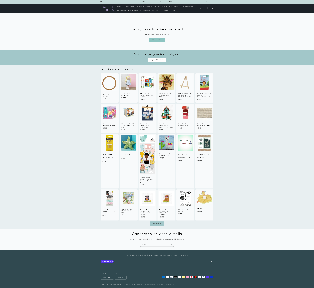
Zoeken (169, 255)
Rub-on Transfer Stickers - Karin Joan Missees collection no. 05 (147, 180)
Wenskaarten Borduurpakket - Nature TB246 (145, 125)
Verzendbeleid (160, 284)
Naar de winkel (157, 40)
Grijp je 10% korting (157, 60)
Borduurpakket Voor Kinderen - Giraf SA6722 (165, 95)
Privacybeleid (127, 284)
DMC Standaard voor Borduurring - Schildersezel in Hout (184, 95)
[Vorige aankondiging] (135, 2)
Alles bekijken (157, 223)
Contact (156, 255)
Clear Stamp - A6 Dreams (183, 210)
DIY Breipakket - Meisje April (126, 94)
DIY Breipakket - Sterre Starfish (126, 155)
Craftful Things (108, 284)
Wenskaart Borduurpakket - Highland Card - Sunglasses (164, 212)
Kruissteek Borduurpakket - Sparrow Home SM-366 (166, 125)
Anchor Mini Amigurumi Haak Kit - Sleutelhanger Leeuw (204, 95)
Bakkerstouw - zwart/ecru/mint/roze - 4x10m (109, 211)
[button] (129, 6)
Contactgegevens (170, 284)
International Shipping (145, 255)
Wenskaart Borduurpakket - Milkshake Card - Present (145, 212)
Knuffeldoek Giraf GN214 (202, 207)
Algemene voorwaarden (150, 284)
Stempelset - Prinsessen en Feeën (108, 124)
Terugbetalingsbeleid (137, 284)
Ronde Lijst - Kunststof (106, 95)
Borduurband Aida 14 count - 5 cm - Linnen (204, 124)
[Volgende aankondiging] (179, 2)
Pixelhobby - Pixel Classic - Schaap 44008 (126, 210)
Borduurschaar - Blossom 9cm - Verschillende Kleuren (184, 155)
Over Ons (163, 255)
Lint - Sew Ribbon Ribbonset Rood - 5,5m (185, 124)
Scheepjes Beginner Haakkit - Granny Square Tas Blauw (203, 155)
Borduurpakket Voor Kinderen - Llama (165, 154)
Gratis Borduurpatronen (181, 255)
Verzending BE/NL (131, 255)
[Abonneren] (172, 244)
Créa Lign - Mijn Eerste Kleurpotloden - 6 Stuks (147, 95)
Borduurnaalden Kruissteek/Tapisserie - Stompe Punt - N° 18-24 (109, 156)
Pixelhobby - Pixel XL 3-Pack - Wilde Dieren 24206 (128, 125)
